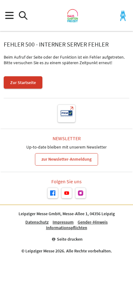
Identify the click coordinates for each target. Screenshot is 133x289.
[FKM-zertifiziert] (66, 113)
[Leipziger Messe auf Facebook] (52, 193)
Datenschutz (37, 222)
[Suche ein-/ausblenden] (23, 15)
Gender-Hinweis (93, 222)
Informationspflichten (66, 227)
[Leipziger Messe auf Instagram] (80, 193)
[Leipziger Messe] (123, 15)
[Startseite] (72, 15)
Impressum (63, 222)
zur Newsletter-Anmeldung (66, 159)
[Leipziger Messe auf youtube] (66, 193)
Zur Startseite (23, 82)
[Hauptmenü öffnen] (9, 15)
